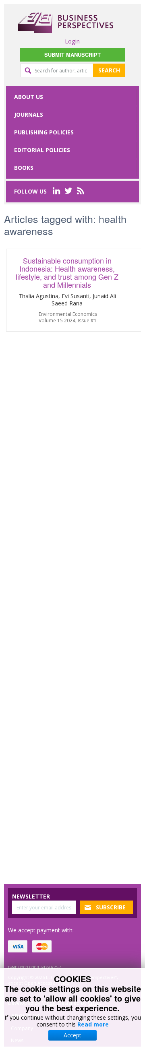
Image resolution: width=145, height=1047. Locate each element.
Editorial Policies (42, 150)
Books (23, 167)
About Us (28, 97)
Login (72, 41)
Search (109, 70)
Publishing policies (44, 132)
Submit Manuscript (72, 54)
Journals (28, 114)
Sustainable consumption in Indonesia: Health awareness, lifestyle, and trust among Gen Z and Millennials (67, 272)
